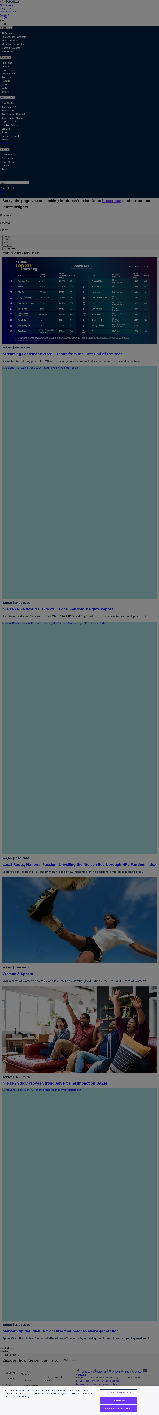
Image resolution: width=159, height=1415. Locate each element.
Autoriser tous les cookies (118, 1408)
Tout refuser (118, 1400)
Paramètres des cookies (118, 1392)
